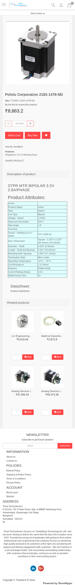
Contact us (11, 461)
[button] (37, 13)
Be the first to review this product (21, 104)
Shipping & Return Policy (18, 474)
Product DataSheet (20, 291)
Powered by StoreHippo (57, 583)
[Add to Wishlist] (46, 135)
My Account (12, 492)
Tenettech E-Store (25, 580)
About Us (10, 457)
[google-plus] (41, 568)
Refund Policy (13, 470)
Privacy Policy (13, 482)
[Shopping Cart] (69, 6)
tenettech (18, 146)
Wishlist (10, 496)
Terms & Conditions (16, 478)
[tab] (53, 5)
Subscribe (65, 445)
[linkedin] (33, 568)
